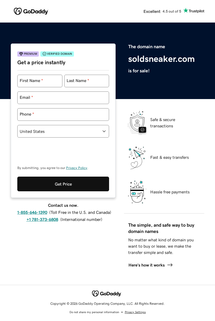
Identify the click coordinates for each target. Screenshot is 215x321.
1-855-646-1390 (32, 212)
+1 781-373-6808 (42, 219)
